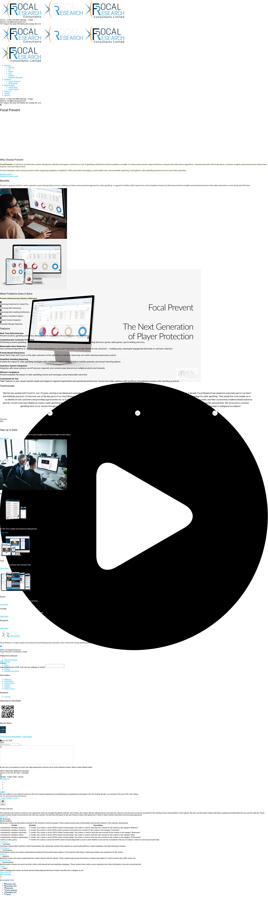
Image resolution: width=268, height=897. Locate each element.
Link (1, 661)
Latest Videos (9, 683)
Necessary (6, 819)
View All (7, 697)
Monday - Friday (6, 777)
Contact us (5, 779)
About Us (7, 679)
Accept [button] (15, 798)
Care (6, 667)
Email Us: (3, 22)
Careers (7, 685)
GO (5, 663)
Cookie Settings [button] (6, 798)
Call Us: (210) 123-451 (8, 773)
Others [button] (2, 866)
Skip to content (5, 874)
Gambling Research (11, 671)
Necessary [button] (4, 817)
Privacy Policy (9, 689)
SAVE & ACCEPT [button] (6, 872)
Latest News (8, 681)
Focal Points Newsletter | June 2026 (16, 736)
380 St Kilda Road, (6, 771)
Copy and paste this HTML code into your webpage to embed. (22, 667)
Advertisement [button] (5, 860)
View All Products (10, 660)
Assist (6, 665)
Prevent (7, 662)
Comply (7, 669)
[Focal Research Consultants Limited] (21, 18)
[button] (1, 876)
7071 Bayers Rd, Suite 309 (9, 24)
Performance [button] (5, 848)
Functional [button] (3, 842)
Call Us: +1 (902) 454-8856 (10, 20)
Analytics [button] (3, 854)
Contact (7, 687)
